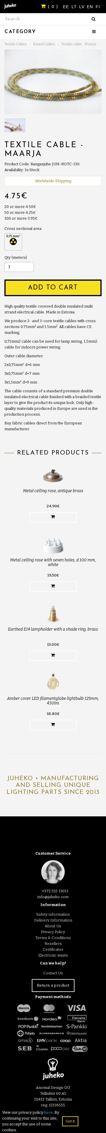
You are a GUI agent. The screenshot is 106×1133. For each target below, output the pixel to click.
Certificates (53, 949)
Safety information (53, 914)
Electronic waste (53, 955)
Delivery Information (53, 920)
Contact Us (53, 973)
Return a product (53, 985)
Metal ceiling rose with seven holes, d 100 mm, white (53, 562)
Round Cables (44, 44)
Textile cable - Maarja (78, 44)
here (48, 1112)
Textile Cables (15, 44)
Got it (70, 1121)
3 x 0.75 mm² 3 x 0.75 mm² (13, 242)
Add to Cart (53, 287)
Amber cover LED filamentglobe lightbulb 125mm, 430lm (53, 700)
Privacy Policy (53, 932)
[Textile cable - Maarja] (53, 81)
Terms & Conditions (53, 938)
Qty (7, 257)
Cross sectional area (23, 228)
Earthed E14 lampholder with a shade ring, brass (53, 629)
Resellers (53, 943)
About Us (53, 926)
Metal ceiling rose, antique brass (53, 490)
